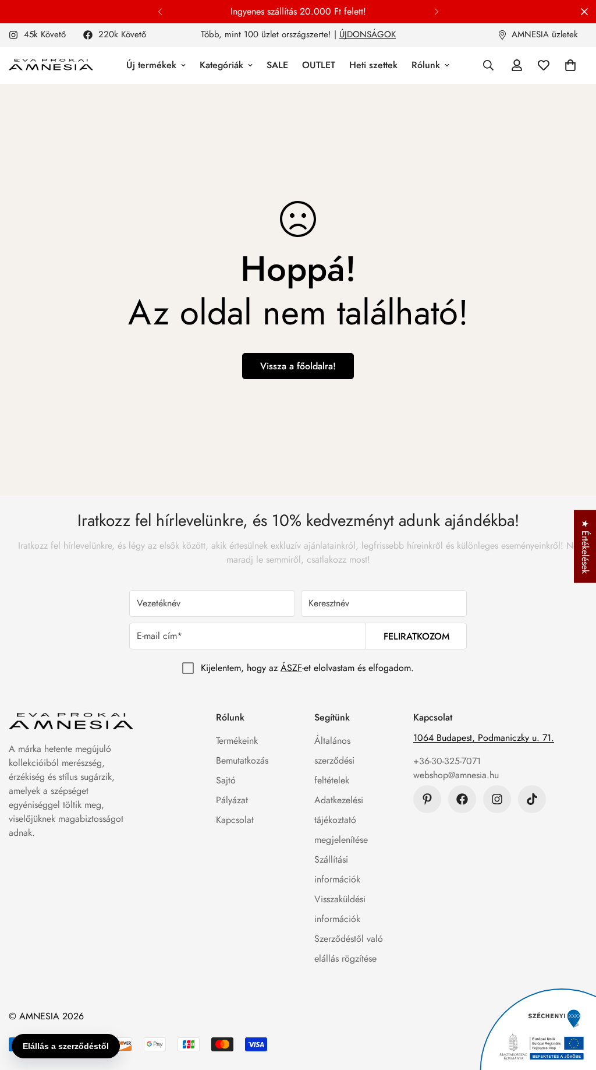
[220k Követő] (462, 799)
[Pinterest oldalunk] (427, 799)
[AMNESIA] (51, 65)
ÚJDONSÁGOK (367, 34)
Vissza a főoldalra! (298, 366)
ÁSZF (291, 668)
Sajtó (226, 780)
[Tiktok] (532, 799)
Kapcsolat (235, 820)
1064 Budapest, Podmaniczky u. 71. (483, 737)
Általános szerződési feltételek (334, 760)
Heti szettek (373, 65)
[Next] (436, 11)
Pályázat (232, 800)
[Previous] (160, 11)
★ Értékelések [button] (585, 546)
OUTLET (318, 65)
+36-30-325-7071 (447, 761)
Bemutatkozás (242, 760)
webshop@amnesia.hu (456, 775)
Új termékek (151, 65)
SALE (277, 65)
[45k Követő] (497, 799)
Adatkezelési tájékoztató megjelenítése (341, 819)
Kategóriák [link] (221, 65)
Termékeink (237, 740)
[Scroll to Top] (573, 1006)
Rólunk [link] (425, 65)
